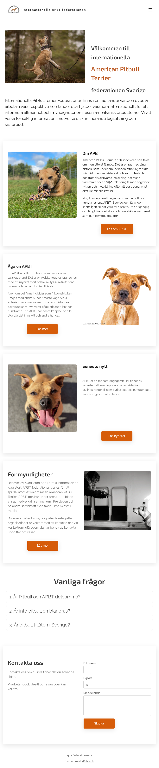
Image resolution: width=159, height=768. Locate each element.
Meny (150, 10)
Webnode (88, 761)
